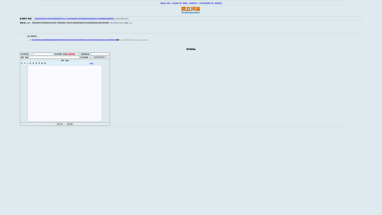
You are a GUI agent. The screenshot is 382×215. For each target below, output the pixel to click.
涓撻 (169, 3)
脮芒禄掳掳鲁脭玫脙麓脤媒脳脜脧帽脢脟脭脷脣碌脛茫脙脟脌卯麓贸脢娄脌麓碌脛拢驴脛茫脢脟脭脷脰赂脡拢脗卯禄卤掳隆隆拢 (73, 40)
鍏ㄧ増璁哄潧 (216, 3)
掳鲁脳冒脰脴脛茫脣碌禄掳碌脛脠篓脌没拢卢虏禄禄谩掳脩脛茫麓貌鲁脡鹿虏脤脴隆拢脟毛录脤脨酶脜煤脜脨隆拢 (74, 19)
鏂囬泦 (163, 3)
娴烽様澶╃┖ (194, 3)
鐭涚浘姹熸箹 (205, 3)
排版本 (91, 63)
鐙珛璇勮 (184, 3)
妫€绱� (175, 3)
